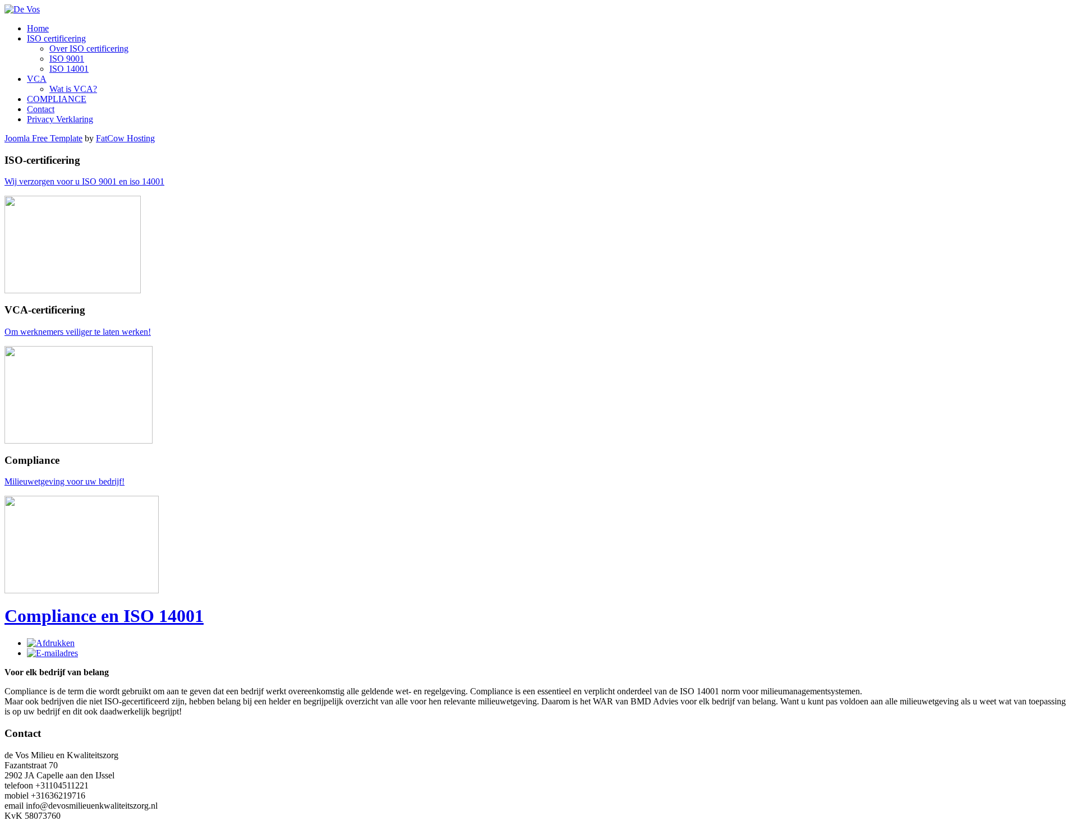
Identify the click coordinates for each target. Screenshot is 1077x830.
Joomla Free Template (43, 138)
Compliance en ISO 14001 (104, 616)
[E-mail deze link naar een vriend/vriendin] (52, 653)
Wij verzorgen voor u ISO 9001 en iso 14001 (84, 181)
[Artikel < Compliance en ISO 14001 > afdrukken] (51, 643)
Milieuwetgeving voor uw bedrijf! (64, 481)
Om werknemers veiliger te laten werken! (77, 331)
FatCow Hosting (125, 138)
